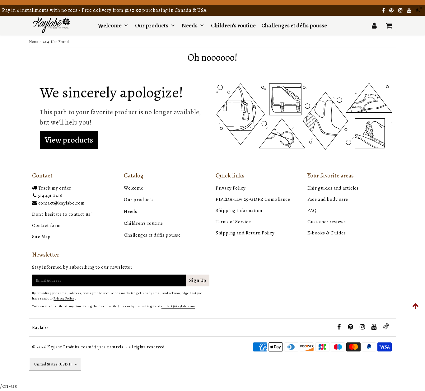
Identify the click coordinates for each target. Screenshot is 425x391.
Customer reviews (326, 222)
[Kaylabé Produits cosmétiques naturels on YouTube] (410, 10)
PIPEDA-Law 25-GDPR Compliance (253, 199)
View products (69, 139)
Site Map (41, 236)
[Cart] (389, 25)
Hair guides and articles (332, 188)
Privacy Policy (230, 188)
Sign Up (197, 280)
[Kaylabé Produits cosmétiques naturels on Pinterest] (392, 10)
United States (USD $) (53, 364)
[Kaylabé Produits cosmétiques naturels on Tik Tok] (419, 10)
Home (33, 41)
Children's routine (233, 25)
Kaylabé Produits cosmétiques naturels (85, 347)
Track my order (54, 188)
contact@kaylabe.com (61, 203)
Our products (152, 25)
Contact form (46, 225)
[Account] (374, 25)
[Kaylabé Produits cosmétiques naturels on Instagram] (401, 10)
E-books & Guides (326, 233)
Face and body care (327, 199)
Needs (190, 25)
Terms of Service (233, 222)
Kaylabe (40, 327)
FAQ (312, 210)
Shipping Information (239, 210)
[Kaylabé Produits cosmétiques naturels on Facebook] (384, 10)
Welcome (110, 25)
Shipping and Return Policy (245, 233)
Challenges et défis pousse (294, 25)
